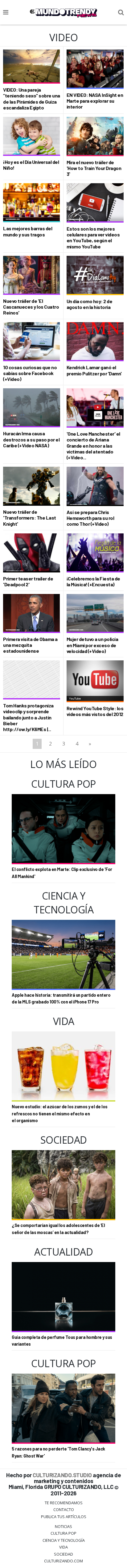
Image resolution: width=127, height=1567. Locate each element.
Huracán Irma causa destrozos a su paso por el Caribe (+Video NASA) (31, 439)
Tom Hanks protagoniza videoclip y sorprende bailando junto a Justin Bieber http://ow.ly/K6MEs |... (28, 717)
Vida (63, 1547)
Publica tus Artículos (63, 1516)
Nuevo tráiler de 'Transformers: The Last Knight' (29, 517)
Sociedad (63, 1554)
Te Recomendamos (64, 1503)
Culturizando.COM (63, 1561)
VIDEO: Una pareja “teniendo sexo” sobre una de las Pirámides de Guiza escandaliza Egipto (31, 98)
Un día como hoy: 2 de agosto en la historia (90, 304)
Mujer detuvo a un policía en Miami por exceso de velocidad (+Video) (92, 645)
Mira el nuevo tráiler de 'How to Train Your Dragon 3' (94, 168)
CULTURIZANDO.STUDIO (62, 1474)
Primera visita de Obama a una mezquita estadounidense (30, 645)
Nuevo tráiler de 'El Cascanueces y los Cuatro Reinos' (31, 306)
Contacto (63, 1509)
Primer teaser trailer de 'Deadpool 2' (28, 581)
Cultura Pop (63, 1533)
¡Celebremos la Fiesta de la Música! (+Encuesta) (93, 581)
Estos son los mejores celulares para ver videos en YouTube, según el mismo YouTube (93, 237)
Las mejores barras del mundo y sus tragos (27, 231)
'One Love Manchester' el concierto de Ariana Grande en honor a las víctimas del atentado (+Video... (93, 445)
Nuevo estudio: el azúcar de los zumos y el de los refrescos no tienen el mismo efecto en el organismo (60, 1113)
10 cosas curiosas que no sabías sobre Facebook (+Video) (30, 373)
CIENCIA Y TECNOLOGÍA (64, 1540)
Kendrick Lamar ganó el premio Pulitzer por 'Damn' (94, 370)
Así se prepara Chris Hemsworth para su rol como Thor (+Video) (90, 518)
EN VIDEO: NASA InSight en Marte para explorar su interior (95, 100)
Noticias (63, 1526)
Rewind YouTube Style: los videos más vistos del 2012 (95, 711)
